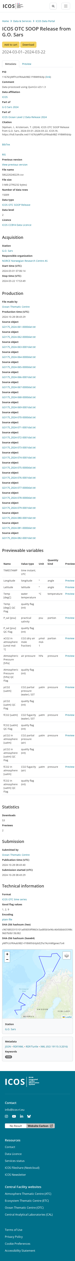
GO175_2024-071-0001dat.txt (19, 427)
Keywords (11, 1051)
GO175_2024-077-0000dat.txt (19, 487)
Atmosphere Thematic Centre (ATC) (28, 1194)
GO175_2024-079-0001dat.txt (19, 507)
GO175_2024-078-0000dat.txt (19, 497)
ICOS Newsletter (15, 1175)
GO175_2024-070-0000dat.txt (19, 417)
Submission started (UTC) (17, 870)
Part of (6, 102)
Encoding (7, 914)
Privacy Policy (14, 1237)
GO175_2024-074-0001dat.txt (19, 457)
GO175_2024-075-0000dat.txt (19, 467)
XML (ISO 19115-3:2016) (54, 1046)
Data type (8, 199)
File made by (9, 301)
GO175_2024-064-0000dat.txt (19, 357)
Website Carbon (38, 1126)
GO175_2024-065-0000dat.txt (19, 367)
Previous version (12, 159)
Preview (26, 64)
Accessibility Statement (20, 1251)
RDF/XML (18, 1046)
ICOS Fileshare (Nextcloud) (22, 1168)
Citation (7, 122)
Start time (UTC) (12, 265)
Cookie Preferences (17, 1244)
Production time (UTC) (15, 311)
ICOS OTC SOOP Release (16, 204)
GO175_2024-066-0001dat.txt (19, 377)
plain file (7, 919)
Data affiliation (11, 92)
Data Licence (13, 1154)
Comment (8, 82)
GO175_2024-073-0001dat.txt (19, 447)
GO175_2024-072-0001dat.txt (19, 437)
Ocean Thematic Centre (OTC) (24, 1208)
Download (28, 44)
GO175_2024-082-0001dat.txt (19, 538)
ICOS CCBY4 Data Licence (16, 225)
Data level (8, 209)
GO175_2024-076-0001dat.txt (19, 477)
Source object (10, 321)
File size (7, 179)
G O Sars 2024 (10, 107)
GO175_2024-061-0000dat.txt (19, 326)
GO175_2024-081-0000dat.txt (19, 528)
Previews (7, 825)
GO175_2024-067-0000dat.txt (19, 387)
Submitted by (10, 849)
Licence (6, 220)
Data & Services (22, 21)
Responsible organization (17, 255)
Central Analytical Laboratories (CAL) (29, 1214)
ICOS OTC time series (14, 899)
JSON (8, 1046)
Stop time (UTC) (11, 276)
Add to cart (10, 44)
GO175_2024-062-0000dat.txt (19, 337)
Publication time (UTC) (15, 859)
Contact (10, 1147)
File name (8, 169)
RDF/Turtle (32, 1046)
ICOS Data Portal (45, 21)
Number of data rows (15, 189)
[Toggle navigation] (65, 6)
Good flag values (12, 904)
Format (6, 894)
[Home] (13, 6)
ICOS (5, 97)
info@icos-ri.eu (14, 1110)
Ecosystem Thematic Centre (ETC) (27, 1201)
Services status (15, 1161)
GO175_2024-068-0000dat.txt (19, 397)
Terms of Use (13, 1230)
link (48, 77)
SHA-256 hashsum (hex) (16, 924)
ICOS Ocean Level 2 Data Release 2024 (24, 117)
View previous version (15, 164)
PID (4, 71)
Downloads (9, 815)
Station (6, 245)
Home (5, 21)
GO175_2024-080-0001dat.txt (19, 517)
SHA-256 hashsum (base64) (18, 938)
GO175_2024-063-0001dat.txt (19, 347)
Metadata (11, 1041)
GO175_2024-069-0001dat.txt (19, 407)
